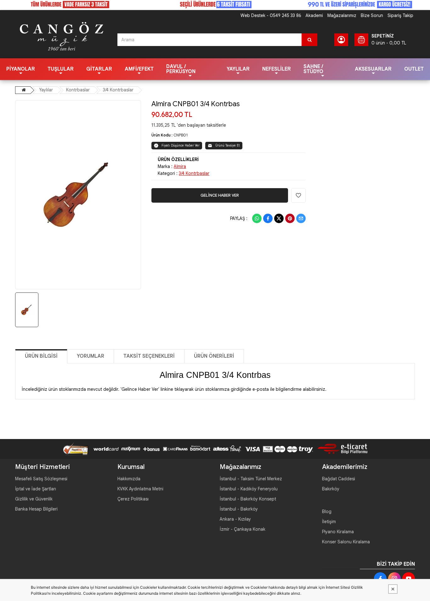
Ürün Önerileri (214, 356)
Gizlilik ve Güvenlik (34, 499)
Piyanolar (20, 69)
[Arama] (309, 39)
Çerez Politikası (133, 499)
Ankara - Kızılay (235, 519)
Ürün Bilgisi (41, 356)
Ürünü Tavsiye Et (227, 145)
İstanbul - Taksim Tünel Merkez (251, 479)
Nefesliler (276, 69)
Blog (326, 511)
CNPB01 (180, 135)
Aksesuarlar (373, 69)
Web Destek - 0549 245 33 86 (270, 15)
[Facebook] (268, 218)
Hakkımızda (128, 479)
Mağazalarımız (341, 15)
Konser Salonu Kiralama (346, 542)
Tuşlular (61, 69)
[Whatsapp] (257, 218)
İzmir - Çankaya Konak (242, 529)
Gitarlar (99, 69)
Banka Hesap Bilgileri (36, 509)
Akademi (314, 15)
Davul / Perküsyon (180, 69)
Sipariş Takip (400, 15)
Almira (180, 166)
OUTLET (414, 69)
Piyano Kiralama (338, 532)
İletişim (329, 521)
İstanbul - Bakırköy (239, 509)
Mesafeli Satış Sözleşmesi (41, 479)
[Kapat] (393, 589)
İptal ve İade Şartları (35, 489)
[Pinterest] (290, 218)
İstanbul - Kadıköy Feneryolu (249, 489)
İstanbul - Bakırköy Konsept (248, 499)
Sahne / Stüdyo (313, 69)
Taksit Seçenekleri (149, 356)
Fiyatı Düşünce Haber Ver (180, 145)
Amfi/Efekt (139, 69)
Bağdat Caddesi (338, 479)
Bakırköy (330, 489)
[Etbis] (340, 448)
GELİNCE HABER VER (220, 195)
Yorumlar (90, 356)
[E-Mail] (301, 218)
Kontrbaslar (78, 90)
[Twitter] (279, 218)
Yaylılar (238, 69)
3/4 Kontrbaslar (118, 90)
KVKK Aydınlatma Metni (140, 489)
